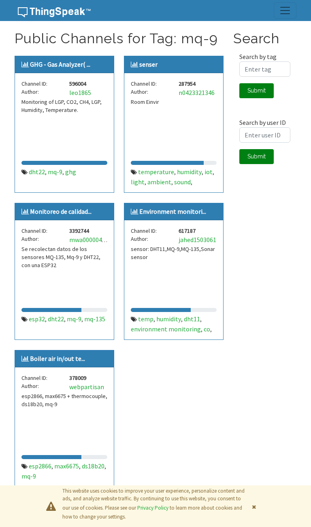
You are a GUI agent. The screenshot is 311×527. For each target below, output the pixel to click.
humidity (189, 172)
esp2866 (40, 466)
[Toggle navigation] (285, 10)
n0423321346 (197, 93)
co (207, 329)
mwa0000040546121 (97, 240)
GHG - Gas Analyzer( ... (60, 64)
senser (148, 64)
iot (208, 172)
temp (145, 319)
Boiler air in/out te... (57, 358)
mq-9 (55, 172)
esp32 (37, 319)
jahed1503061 (197, 240)
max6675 (66, 466)
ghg (70, 172)
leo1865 (80, 93)
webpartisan (86, 387)
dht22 (37, 172)
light (138, 182)
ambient (159, 182)
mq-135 (94, 319)
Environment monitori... (172, 211)
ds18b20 (93, 466)
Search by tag (258, 57)
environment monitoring (166, 329)
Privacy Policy (152, 507)
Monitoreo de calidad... (61, 211)
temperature (156, 172)
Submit (256, 90)
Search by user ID (262, 122)
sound (182, 182)
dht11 (192, 319)
